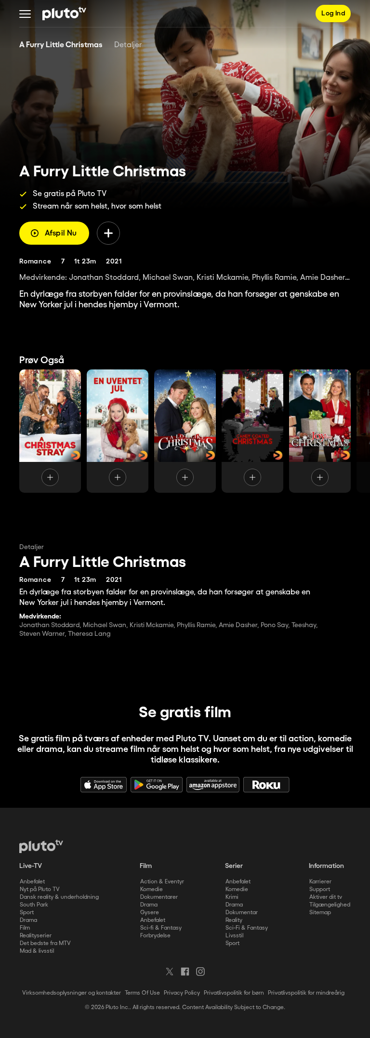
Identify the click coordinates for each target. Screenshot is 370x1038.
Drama (28, 920)
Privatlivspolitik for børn (234, 993)
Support (319, 889)
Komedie (151, 889)
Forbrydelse (155, 936)
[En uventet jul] (117, 431)
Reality (233, 920)
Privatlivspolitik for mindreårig (306, 993)
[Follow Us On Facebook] (185, 971)
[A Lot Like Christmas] (185, 431)
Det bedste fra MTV (45, 943)
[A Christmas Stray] (50, 431)
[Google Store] (157, 784)
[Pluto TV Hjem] (64, 13)
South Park (34, 905)
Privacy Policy (182, 993)
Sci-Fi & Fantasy (246, 928)
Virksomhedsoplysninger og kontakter (71, 993)
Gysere (149, 912)
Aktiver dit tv (325, 897)
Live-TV (30, 866)
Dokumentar (241, 912)
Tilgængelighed (329, 905)
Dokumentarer (159, 897)
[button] (25, 13)
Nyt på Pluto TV (40, 889)
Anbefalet (32, 882)
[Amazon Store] (212, 784)
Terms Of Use (142, 993)
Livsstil (234, 936)
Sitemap (320, 912)
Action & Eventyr (162, 882)
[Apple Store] (103, 784)
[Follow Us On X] (169, 971)
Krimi (231, 897)
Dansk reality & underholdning (59, 897)
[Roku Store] (266, 784)
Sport (27, 912)
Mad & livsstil (37, 951)
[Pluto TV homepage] (41, 846)
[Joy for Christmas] (320, 431)
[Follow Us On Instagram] (200, 971)
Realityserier (36, 936)
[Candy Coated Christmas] (252, 431)
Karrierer (320, 882)
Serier (234, 866)
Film (25, 928)
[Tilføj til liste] (108, 233)
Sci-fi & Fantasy (161, 928)
